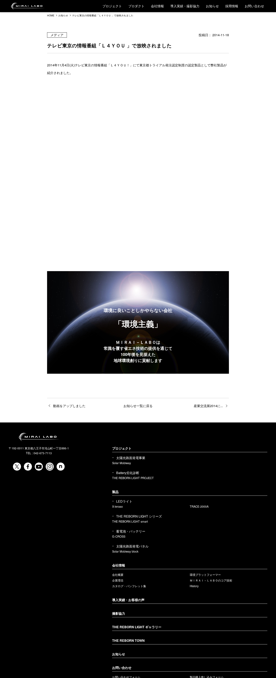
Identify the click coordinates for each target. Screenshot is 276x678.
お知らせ (212, 6)
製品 (115, 491)
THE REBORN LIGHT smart (130, 521)
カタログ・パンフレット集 (129, 586)
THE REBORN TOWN (128, 640)
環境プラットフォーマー (205, 574)
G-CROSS (118, 536)
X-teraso (117, 506)
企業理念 (117, 580)
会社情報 (157, 6)
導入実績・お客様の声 (128, 599)
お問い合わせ (254, 6)
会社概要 (117, 574)
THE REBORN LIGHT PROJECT (133, 477)
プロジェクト (112, 6)
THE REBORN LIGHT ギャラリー (136, 627)
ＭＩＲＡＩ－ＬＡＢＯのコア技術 (211, 580)
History (194, 586)
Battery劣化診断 (127, 472)
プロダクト (136, 6)
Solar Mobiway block (125, 551)
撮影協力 (118, 613)
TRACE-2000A (199, 506)
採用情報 (231, 6)
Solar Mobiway (121, 463)
